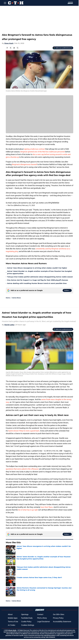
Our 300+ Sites (58, 614)
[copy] (17, 47)
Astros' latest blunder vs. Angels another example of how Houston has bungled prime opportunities (39, 272)
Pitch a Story (42, 618)
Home (8, 298)
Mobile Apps (12, 618)
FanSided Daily (27, 618)
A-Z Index (11, 625)
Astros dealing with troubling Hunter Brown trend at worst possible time (37, 283)
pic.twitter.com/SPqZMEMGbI (47, 203)
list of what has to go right (28, 510)
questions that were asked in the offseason (22, 469)
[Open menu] (5, 3)
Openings (24, 614)
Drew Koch (8, 43)
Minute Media (12, 630)
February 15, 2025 (28, 205)
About (10, 614)
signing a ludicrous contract (34, 149)
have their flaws (47, 507)
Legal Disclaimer (43, 622)
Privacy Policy (58, 618)
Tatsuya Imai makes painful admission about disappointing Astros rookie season (40, 277)
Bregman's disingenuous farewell (24, 164)
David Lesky (9, 325)
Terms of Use (13, 622)
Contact (40, 614)
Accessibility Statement (62, 622)
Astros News (16, 298)
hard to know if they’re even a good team (23, 431)
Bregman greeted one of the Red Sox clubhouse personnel (42, 152)
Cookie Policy (26, 622)
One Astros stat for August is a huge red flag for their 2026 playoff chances (37, 280)
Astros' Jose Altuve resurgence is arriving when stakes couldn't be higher (37, 268)
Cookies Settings (27, 625)
